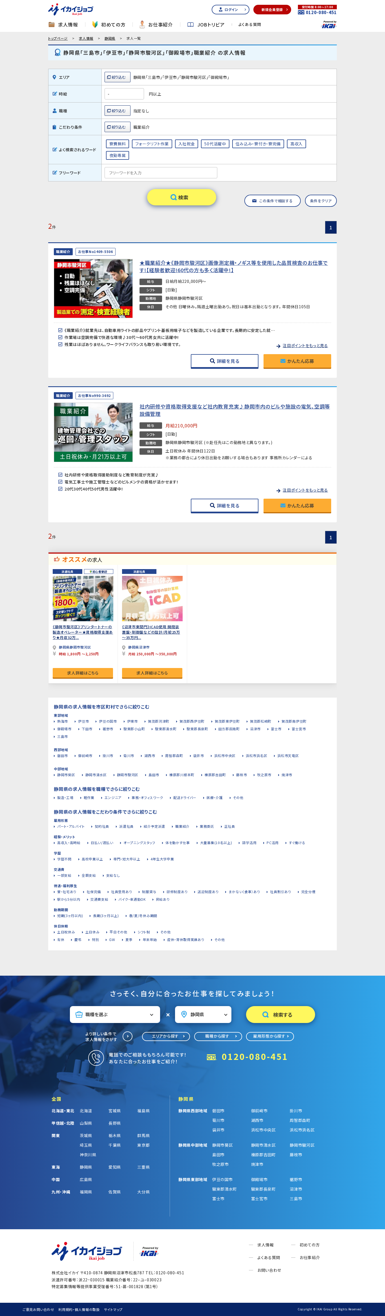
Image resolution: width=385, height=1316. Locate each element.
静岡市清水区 (96, 774)
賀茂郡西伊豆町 (192, 721)
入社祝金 (186, 144)
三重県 (143, 1167)
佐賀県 (115, 1192)
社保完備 (94, 891)
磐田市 (62, 755)
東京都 (143, 1145)
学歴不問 (64, 858)
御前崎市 (85, 755)
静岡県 (110, 38)
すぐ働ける (297, 842)
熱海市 (62, 721)
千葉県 (115, 1145)
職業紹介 (182, 826)
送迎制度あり (208, 891)
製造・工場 (65, 797)
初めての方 (113, 24)
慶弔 (77, 939)
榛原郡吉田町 (215, 774)
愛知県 (115, 1167)
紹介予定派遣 (154, 826)
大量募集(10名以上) (216, 842)
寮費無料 (117, 144)
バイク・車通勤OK (131, 899)
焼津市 (287, 774)
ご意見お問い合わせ (38, 1309)
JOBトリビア (211, 24)
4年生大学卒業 (162, 858)
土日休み (92, 931)
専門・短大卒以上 (126, 858)
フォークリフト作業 (152, 144)
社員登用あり (121, 891)
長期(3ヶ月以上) (106, 915)
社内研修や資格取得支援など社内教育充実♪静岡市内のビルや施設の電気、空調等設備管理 (235, 410)
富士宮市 (299, 728)
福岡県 (86, 1192)
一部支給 (64, 875)
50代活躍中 (215, 144)
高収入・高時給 (69, 842)
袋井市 (198, 755)
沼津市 (255, 728)
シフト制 (144, 931)
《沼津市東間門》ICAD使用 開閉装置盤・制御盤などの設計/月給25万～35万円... (151, 632)
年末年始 (150, 939)
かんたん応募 (300, 361)
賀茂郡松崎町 (260, 721)
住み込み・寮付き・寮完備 (258, 144)
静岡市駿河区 (127, 774)
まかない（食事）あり (244, 891)
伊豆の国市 (108, 721)
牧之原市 (264, 774)
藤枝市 (241, 774)
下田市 (87, 728)
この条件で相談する (276, 200)
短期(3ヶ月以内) (70, 915)
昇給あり (163, 899)
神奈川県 (88, 1154)
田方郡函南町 (229, 728)
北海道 (86, 1110)
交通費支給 (99, 899)
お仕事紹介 (160, 24)
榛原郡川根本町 (181, 774)
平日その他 (118, 931)
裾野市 (108, 728)
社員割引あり (280, 891)
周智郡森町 (174, 755)
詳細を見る (228, 361)
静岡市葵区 (66, 774)
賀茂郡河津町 (158, 721)
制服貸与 (149, 891)
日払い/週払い (102, 842)
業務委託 (207, 826)
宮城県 (115, 1110)
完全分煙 (308, 891)
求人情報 (68, 24)
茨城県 (86, 1135)
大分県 (143, 1192)
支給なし (113, 875)
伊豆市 (83, 721)
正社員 (229, 826)
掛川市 (108, 755)
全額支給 (89, 875)
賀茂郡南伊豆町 (294, 721)
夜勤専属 (117, 155)
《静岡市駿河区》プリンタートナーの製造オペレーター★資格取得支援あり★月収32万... (83, 632)
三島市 (62, 736)
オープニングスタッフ (139, 842)
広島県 (86, 1179)
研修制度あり (177, 891)
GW (112, 939)
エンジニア (113, 797)
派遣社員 (126, 826)
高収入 (296, 144)
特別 (95, 939)
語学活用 (249, 842)
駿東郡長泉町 (197, 728)
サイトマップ (113, 1309)
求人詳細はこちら (83, 673)
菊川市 (128, 755)
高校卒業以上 (92, 858)
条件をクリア (321, 200)
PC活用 (273, 842)
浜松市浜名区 (256, 755)
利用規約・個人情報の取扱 (78, 1309)
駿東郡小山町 (134, 728)
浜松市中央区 (225, 755)
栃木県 (115, 1135)
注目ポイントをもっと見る (305, 345)
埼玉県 (86, 1145)
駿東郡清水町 (165, 728)
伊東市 (132, 721)
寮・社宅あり (66, 891)
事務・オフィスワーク (147, 797)
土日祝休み (66, 931)
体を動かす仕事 (177, 842)
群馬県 (143, 1135)
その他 (238, 797)
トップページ (58, 38)
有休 (60, 939)
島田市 (154, 774)
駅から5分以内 (68, 899)
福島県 (143, 1110)
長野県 (115, 1123)
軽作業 (89, 797)
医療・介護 (215, 797)
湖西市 (149, 755)
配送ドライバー (184, 797)
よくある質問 (249, 24)
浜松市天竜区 (288, 755)
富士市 (276, 728)
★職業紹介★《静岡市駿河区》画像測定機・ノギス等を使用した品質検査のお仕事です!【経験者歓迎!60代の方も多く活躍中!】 (234, 266)
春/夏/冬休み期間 (143, 915)
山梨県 (86, 1123)
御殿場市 (64, 728)
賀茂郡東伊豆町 (227, 721)
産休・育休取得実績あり (185, 939)
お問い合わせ (269, 1270)
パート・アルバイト (71, 826)
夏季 (128, 939)
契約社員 (102, 826)
